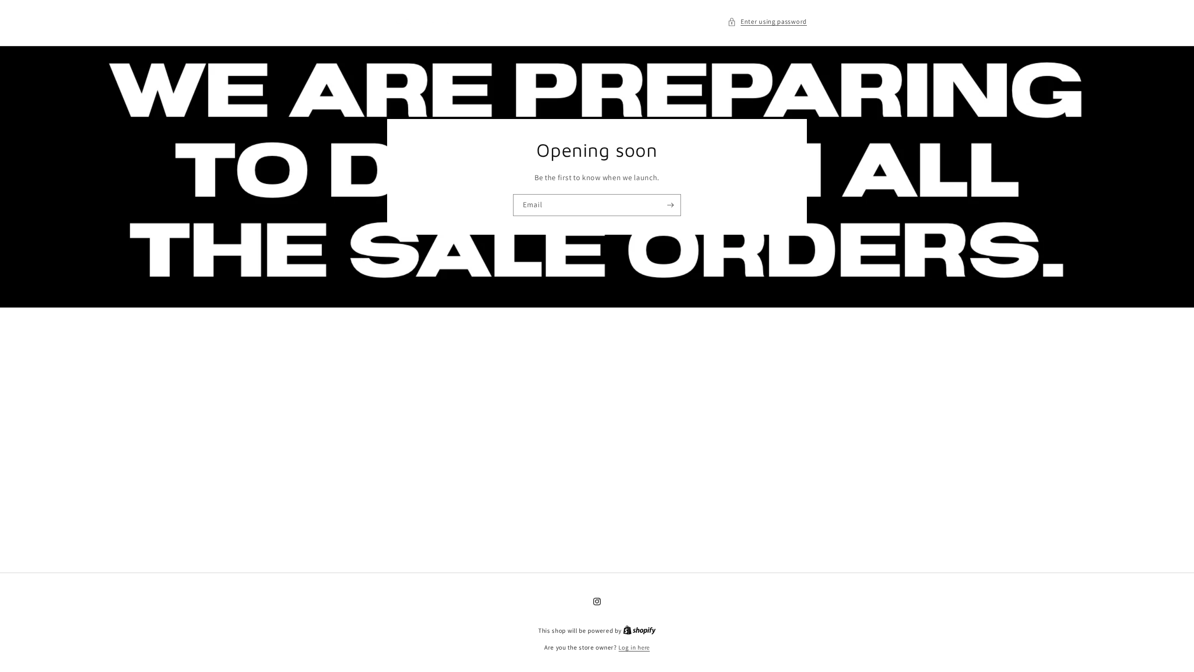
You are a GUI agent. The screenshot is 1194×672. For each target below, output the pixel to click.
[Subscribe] (670, 205)
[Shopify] (639, 631)
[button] (767, 22)
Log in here (634, 647)
